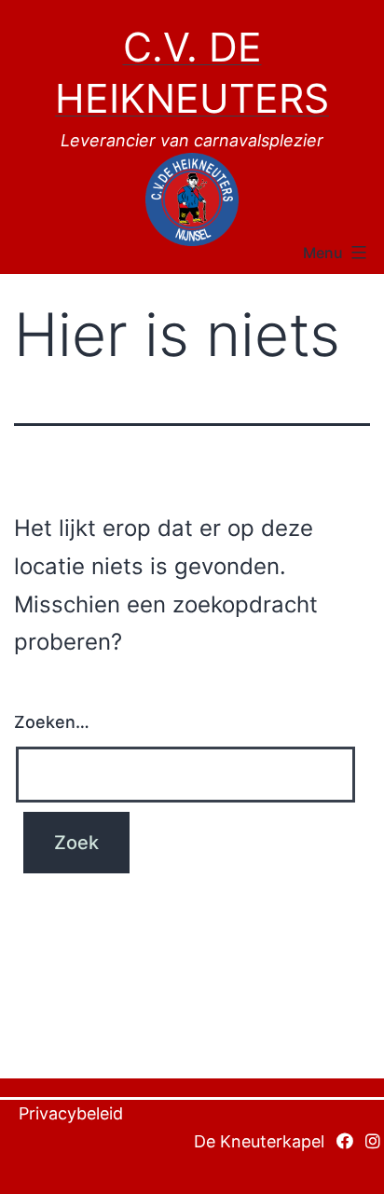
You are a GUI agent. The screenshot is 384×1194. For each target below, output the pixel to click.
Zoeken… (51, 722)
